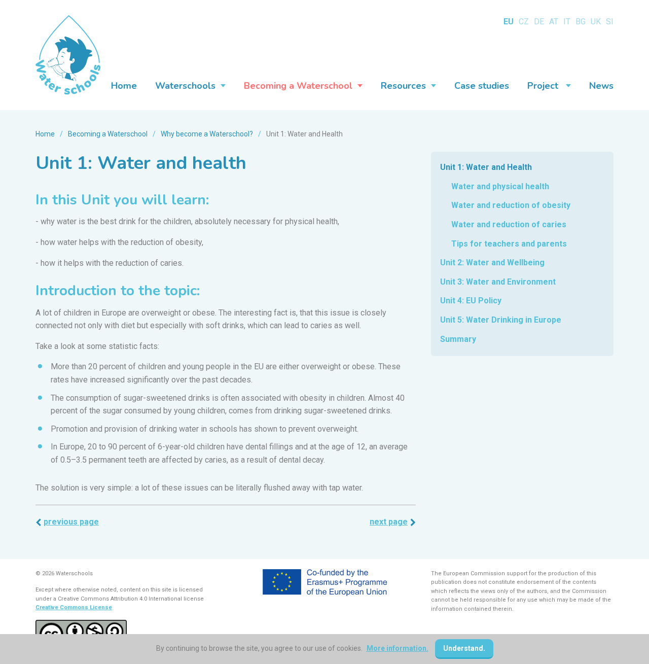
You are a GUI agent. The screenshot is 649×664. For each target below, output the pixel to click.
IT (566, 21)
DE (539, 21)
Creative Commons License (73, 607)
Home (45, 134)
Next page (389, 522)
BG (580, 21)
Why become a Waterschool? (207, 134)
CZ (524, 21)
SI (610, 21)
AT (553, 21)
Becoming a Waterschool (108, 134)
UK (596, 21)
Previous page (71, 522)
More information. (397, 648)
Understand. (464, 648)
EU (508, 21)
